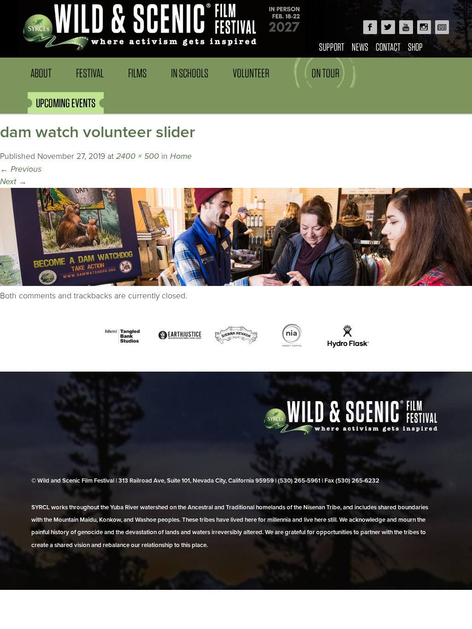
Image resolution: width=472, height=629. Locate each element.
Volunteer (251, 73)
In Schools (189, 73)
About (41, 73)
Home (181, 156)
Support (331, 47)
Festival (90, 73)
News (360, 47)
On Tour (325, 73)
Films (137, 73)
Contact (388, 47)
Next (13, 181)
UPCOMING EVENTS (65, 103)
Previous (20, 169)
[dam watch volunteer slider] (236, 283)
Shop (415, 47)
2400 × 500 (137, 156)
